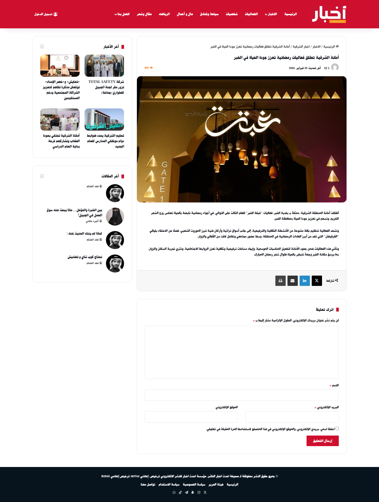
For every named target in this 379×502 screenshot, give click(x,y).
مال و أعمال (185, 14)
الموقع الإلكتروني (227, 407)
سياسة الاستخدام (169, 484)
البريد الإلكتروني (327, 407)
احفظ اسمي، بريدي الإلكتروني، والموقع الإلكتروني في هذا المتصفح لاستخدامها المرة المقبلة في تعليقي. (270, 429)
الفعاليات (251, 14)
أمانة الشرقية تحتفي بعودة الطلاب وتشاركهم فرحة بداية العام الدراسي (61, 141)
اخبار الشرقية (301, 46)
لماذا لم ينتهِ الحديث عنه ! (84, 233)
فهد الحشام (92, 186)
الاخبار (272, 14)
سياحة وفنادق (209, 14)
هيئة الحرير (216, 484)
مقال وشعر (144, 14)
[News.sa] (328, 14)
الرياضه (164, 14)
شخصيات (232, 14)
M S (326, 68)
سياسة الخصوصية (194, 484)
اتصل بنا (123, 14)
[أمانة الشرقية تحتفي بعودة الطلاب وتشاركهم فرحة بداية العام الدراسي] (60, 119)
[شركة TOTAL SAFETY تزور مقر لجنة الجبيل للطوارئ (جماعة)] (104, 66)
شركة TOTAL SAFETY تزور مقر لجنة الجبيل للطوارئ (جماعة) (106, 87)
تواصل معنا (148, 484)
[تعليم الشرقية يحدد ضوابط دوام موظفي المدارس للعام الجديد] (104, 119)
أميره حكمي (92, 221)
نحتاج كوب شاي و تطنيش (85, 257)
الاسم (334, 385)
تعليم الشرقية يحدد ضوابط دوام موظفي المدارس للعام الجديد (105, 141)
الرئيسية (290, 14)
